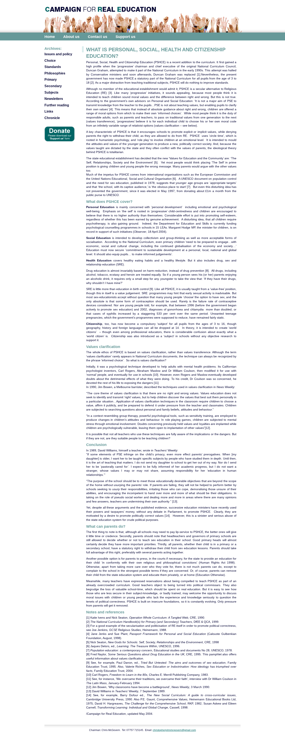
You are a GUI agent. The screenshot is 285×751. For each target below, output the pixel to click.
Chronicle (52, 118)
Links (48, 111)
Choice (50, 60)
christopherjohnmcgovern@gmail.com (174, 730)
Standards (52, 67)
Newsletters (53, 98)
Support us (125, 37)
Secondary (53, 86)
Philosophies (54, 73)
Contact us (97, 37)
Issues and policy (58, 54)
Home (49, 37)
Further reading (56, 105)
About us (71, 37)
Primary (50, 79)
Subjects (51, 92)
